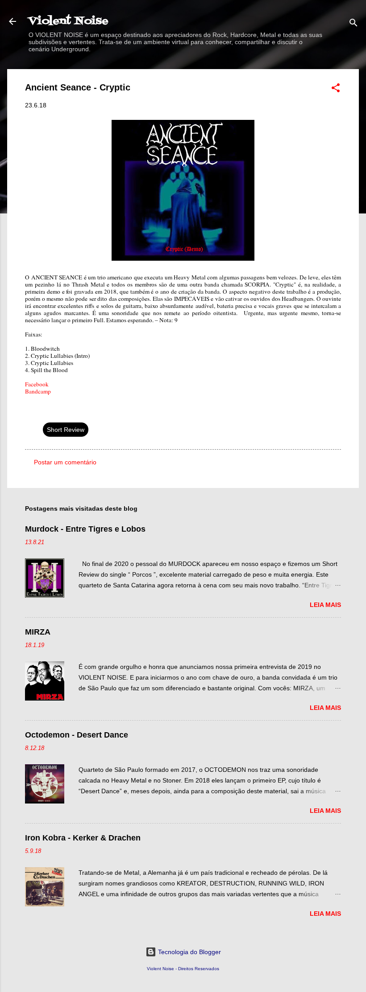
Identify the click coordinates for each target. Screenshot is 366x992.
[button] (335, 89)
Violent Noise (68, 21)
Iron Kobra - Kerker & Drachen (83, 837)
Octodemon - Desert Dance (76, 734)
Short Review (65, 429)
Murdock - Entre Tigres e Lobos (85, 529)
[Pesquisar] (353, 24)
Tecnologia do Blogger (188, 951)
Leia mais (325, 604)
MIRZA (37, 631)
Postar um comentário (65, 462)
